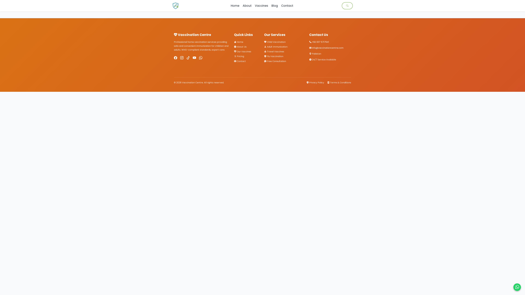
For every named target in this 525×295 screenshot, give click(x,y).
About (247, 6)
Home (235, 6)
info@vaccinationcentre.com (327, 47)
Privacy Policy (317, 82)
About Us (241, 46)
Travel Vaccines (275, 51)
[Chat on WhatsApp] (517, 287)
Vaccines (261, 6)
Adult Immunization (277, 46)
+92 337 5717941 (320, 42)
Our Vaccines (243, 51)
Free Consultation (276, 61)
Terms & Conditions (340, 82)
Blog (274, 6)
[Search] (347, 5)
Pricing (240, 56)
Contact (287, 6)
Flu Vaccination (274, 56)
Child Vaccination (276, 42)
